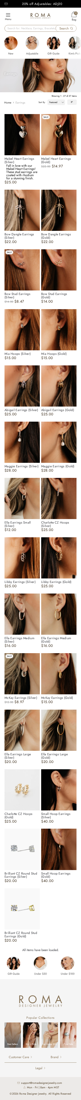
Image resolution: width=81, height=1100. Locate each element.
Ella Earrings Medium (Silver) (19, 640)
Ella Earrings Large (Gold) (54, 756)
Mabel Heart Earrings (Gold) (56, 160)
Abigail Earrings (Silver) (21, 410)
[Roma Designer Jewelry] (40, 16)
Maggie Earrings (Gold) (57, 466)
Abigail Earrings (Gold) (57, 410)
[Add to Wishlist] (36, 117)
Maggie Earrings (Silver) (21, 466)
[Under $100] (67, 963)
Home (7, 103)
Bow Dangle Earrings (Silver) (19, 236)
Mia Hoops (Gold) (54, 353)
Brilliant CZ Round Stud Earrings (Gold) (20, 934)
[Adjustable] (32, 43)
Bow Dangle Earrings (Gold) (56, 236)
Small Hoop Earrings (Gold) (55, 875)
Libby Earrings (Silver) (20, 582)
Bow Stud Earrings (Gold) (54, 295)
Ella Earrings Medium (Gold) (56, 640)
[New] (11, 43)
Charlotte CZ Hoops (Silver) (55, 524)
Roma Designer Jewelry (32, 1093)
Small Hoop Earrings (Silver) (55, 815)
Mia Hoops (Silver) (17, 353)
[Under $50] (40, 963)
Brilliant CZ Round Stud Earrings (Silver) (20, 875)
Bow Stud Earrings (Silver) (17, 295)
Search (64, 28)
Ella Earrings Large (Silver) (17, 756)
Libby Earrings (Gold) (56, 582)
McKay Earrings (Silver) (20, 697)
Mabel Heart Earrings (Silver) (19, 160)
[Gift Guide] (53, 43)
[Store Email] (6, 4)
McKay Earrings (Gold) (57, 697)
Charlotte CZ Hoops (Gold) (18, 815)
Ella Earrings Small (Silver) (17, 524)
